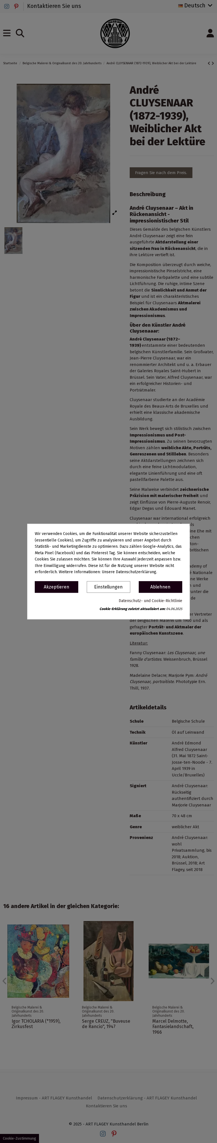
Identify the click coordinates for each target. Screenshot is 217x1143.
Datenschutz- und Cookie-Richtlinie (150, 600)
